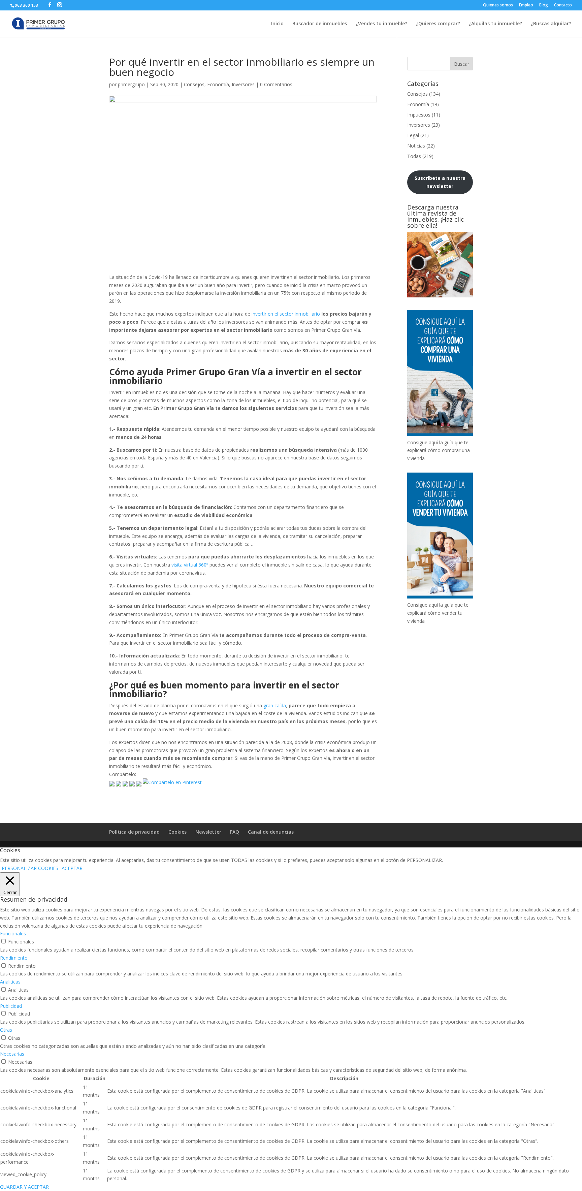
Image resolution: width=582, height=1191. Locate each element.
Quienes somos (498, 5)
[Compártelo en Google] (125, 782)
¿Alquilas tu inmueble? (495, 24)
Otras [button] (6, 1030)
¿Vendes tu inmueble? (381, 24)
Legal (413, 135)
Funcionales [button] (13, 933)
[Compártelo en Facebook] (112, 782)
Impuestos (418, 114)
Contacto (563, 5)
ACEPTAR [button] (72, 868)
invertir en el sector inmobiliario (286, 314)
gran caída (274, 705)
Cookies (177, 832)
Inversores (243, 84)
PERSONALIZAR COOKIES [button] (30, 868)
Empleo (526, 5)
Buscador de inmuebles (319, 24)
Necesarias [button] (12, 1054)
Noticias (416, 145)
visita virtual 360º (189, 564)
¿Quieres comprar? (438, 24)
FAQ (234, 832)
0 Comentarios (276, 84)
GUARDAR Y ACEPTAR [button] (24, 1187)
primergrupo (131, 84)
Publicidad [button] (11, 1006)
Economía (218, 84)
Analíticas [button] (10, 981)
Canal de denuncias (271, 832)
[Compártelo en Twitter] (118, 782)
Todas (414, 156)
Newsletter (208, 832)
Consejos (194, 84)
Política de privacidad (134, 832)
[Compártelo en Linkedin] (132, 782)
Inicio (277, 24)
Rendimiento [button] (14, 958)
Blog (543, 5)
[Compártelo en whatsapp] (138, 782)
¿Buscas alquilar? (551, 24)
